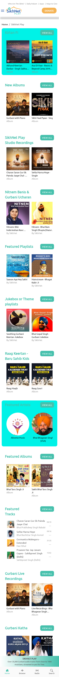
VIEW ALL (47, 32)
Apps (42, 3)
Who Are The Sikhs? (16, 3)
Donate (49, 10)
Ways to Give (51, 3)
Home (5, 24)
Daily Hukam (32, 3)
